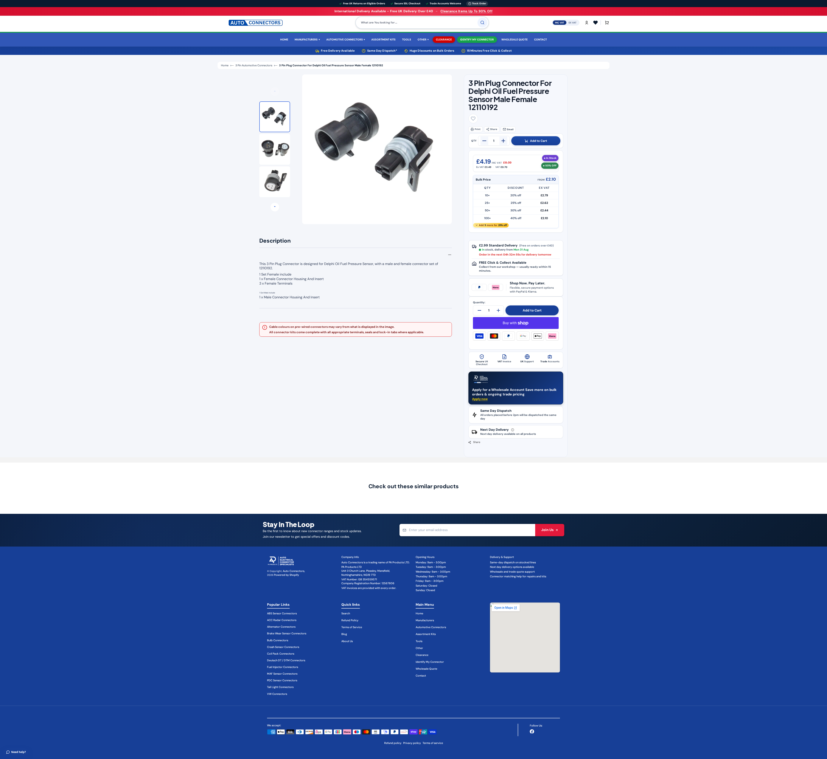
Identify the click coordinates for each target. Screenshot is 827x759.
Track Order (479, 3)
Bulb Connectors (277, 640)
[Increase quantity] (503, 140)
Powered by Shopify (286, 575)
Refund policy (392, 743)
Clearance (422, 655)
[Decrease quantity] (484, 140)
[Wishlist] (595, 22)
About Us (347, 641)
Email (510, 129)
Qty (474, 140)
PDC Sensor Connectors (282, 680)
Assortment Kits (426, 634)
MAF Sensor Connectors (282, 673)
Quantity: (479, 302)
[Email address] (467, 530)
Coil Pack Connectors (280, 653)
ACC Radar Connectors (281, 620)
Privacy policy (412, 743)
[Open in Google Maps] (525, 637)
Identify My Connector (430, 662)
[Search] (482, 23)
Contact (421, 675)
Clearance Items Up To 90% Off (466, 11)
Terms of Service (351, 627)
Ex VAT (573, 22)
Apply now (480, 399)
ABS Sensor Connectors (282, 613)
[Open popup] (513, 430)
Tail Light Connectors (280, 687)
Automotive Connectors (431, 627)
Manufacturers (425, 620)
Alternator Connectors (281, 627)
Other (419, 648)
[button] (586, 22)
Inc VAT (559, 22)
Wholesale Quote (426, 669)
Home (225, 65)
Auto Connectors (293, 571)
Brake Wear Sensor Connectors (286, 633)
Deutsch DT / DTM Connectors (286, 660)
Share (493, 129)
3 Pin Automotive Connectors (253, 65)
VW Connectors (277, 694)
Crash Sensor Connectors (283, 647)
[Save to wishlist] (473, 118)
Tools (419, 641)
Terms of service (433, 743)
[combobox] (422, 22)
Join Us (547, 530)
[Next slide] (274, 207)
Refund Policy (349, 620)
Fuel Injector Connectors (282, 667)
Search (345, 613)
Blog (344, 634)
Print (477, 129)
